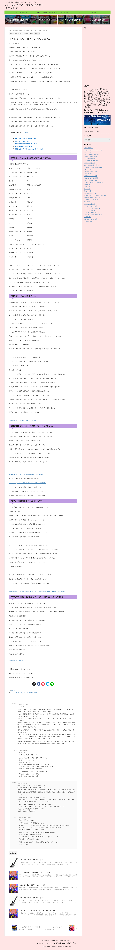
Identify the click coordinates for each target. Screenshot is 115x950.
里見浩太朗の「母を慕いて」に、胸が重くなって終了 (29, 149)
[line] (52, 684)
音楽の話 (13, 690)
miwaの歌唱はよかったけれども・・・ (25, 146)
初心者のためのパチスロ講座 (50, 13)
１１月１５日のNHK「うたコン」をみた (32, 885)
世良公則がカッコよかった (22, 141)
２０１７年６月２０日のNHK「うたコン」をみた (35, 872)
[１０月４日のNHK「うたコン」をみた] (47, 684)
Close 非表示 (26, 132)
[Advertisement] (97, 57)
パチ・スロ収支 (36, 12)
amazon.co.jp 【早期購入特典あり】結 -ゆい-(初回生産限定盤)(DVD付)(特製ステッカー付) (37, 591)
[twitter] (34, 684)
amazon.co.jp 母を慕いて (17, 660)
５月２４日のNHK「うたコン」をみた (31, 860)
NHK (16, 693)
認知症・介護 (64, 12)
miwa (12, 693)
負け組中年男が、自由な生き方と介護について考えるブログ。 (57, 940)
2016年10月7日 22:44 (24, 750)
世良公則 (25, 693)
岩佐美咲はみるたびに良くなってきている (26, 143)
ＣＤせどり (93, 12)
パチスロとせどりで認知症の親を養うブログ (57, 943)
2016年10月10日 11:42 (25, 817)
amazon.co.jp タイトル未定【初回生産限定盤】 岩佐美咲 (27, 483)
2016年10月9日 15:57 (23, 783)
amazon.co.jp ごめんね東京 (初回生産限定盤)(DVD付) (26, 474)
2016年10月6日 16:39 (23, 704)
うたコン (20, 693)
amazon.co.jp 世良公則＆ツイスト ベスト (22, 420)
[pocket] (43, 684)
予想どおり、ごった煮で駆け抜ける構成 (25, 138)
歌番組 (35, 693)
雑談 (79, 12)
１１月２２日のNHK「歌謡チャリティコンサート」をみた (38, 910)
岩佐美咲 (31, 693)
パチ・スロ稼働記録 (21, 12)
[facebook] (38, 684)
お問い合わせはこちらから (92, 131)
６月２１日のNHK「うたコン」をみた (31, 898)
